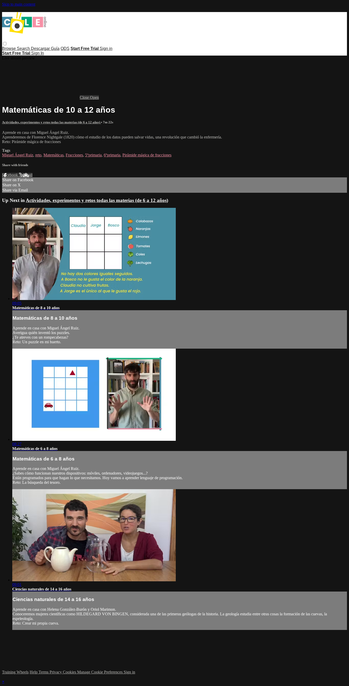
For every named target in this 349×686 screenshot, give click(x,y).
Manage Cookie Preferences (100, 672)
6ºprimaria (112, 155)
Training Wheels (15, 672)
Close (85, 97)
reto (38, 155)
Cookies (70, 672)
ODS (65, 48)
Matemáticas (53, 155)
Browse (9, 48)
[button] (4, 43)
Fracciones (74, 155)
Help (34, 672)
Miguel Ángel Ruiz (17, 155)
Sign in (106, 48)
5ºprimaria (93, 155)
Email (27, 175)
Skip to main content (18, 4)
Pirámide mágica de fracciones (146, 155)
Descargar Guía (45, 48)
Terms (44, 672)
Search (24, 48)
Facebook (10, 175)
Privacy (56, 672)
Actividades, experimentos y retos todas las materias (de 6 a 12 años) (51, 122)
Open (94, 97)
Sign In (37, 53)
